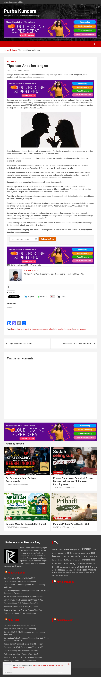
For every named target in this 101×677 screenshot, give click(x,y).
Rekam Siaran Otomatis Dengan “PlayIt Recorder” (23, 596)
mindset (54, 563)
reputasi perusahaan (58, 573)
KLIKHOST (13, 619)
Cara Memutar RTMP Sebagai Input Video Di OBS (23, 600)
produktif (77, 570)
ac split (54, 550)
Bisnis (87, 549)
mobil (59, 563)
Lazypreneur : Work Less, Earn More (76, 343)
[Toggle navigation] (7, 44)
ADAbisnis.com (65, 581)
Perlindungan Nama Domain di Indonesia (20, 613)
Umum (8, 518)
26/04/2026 (58, 527)
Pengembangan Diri (62, 518)
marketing (78, 560)
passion (55, 567)
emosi (83, 553)
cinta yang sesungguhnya (40, 329)
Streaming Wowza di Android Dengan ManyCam (23, 610)
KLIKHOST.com (16, 572)
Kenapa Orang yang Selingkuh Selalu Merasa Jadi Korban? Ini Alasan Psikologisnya (73, 481)
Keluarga (11, 61)
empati (88, 553)
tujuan (92, 573)
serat (73, 573)
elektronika (76, 553)
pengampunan (80, 329)
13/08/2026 (10, 485)
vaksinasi (55, 575)
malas (66, 559)
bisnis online (62, 553)
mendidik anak (88, 560)
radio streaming (89, 570)
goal (93, 553)
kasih (52, 329)
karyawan (56, 556)
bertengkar (15, 329)
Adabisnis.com (64, 619)
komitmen (64, 556)
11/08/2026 (58, 488)
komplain (71, 556)
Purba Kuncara (20, 11)
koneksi (91, 556)
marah (70, 329)
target (87, 573)
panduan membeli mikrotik (88, 563)
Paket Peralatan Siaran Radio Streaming (20, 581)
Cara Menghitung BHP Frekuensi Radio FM (21, 603)
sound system (80, 573)
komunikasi (81, 556)
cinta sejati (25, 329)
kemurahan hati (61, 329)
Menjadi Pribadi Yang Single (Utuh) (71, 524)
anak (66, 549)
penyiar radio (84, 566)
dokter (69, 553)
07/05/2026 (10, 527)
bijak (79, 550)
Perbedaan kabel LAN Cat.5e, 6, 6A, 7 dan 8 (21, 606)
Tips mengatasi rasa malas (21, 343)
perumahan (69, 570)
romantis (68, 573)
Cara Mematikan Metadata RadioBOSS (19, 578)
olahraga (65, 563)
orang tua (74, 563)
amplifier (60, 550)
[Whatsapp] (9, 287)
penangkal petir (65, 567)
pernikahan (60, 570)
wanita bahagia (63, 575)
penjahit (73, 567)
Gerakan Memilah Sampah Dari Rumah (26, 524)
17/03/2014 (11, 71)
